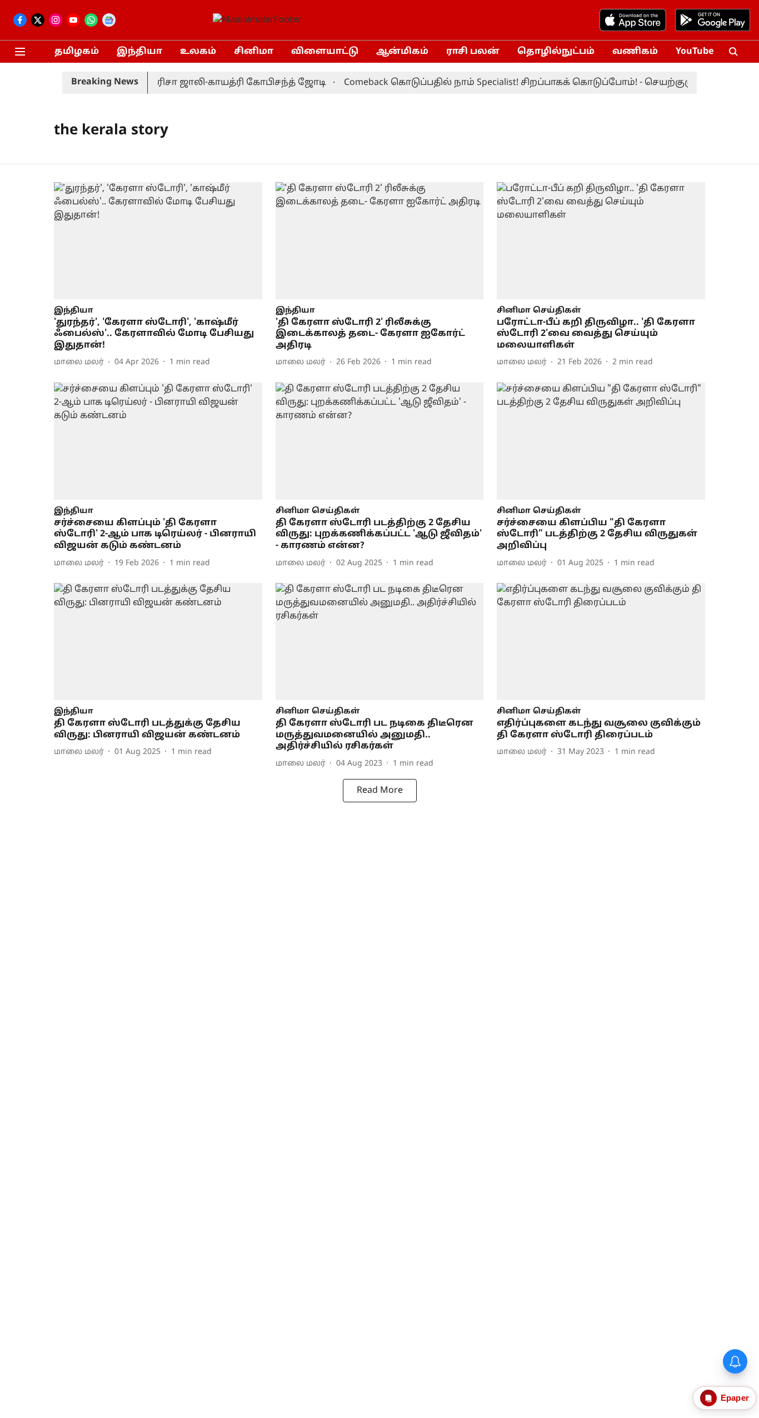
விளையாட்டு (324, 51)
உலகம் (198, 51)
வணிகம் (635, 51)
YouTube (694, 51)
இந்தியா (139, 51)
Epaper (735, 1397)
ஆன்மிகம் (402, 51)
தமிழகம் (76, 51)
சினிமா (253, 51)
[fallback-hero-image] (158, 240)
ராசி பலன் (473, 51)
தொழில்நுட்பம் (556, 51)
